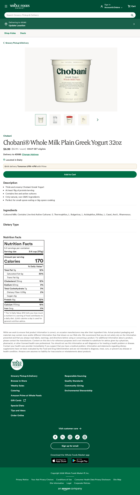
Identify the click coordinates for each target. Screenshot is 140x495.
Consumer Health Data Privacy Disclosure (93, 479)
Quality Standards (74, 380)
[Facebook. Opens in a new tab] (55, 437)
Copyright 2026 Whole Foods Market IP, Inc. (70, 473)
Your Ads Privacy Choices (42, 479)
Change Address (30, 154)
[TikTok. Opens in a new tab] (77, 437)
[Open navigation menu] (6, 6)
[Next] (70, 86)
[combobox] (64, 15)
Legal (69, 483)
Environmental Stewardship (78, 390)
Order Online (17, 415)
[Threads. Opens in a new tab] (84, 437)
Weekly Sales (17, 385)
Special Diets (17, 405)
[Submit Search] (132, 15)
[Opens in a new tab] (60, 460)
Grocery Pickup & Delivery (24, 375)
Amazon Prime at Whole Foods (26, 395)
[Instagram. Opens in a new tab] (70, 437)
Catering (15, 390)
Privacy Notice (22, 479)
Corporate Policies (82, 483)
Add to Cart (70, 174)
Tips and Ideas (18, 410)
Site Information (57, 483)
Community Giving (74, 385)
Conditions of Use (64, 479)
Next (97, 119)
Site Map (117, 479)
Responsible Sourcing (75, 375)
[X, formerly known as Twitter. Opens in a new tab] (62, 437)
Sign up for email (70, 445)
